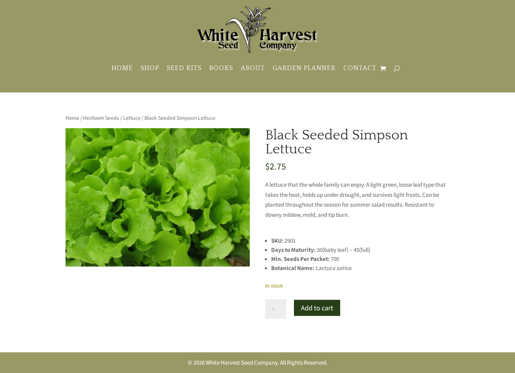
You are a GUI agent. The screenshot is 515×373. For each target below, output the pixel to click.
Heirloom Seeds (101, 117)
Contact (359, 68)
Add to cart (317, 307)
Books (221, 68)
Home (122, 68)
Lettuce (131, 117)
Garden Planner (304, 68)
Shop (149, 68)
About (253, 68)
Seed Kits (184, 68)
